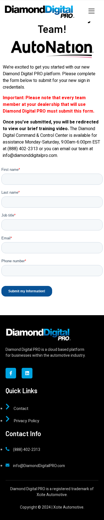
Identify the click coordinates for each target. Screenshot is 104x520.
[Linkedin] (27, 373)
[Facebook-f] (11, 373)
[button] (9, 8)
